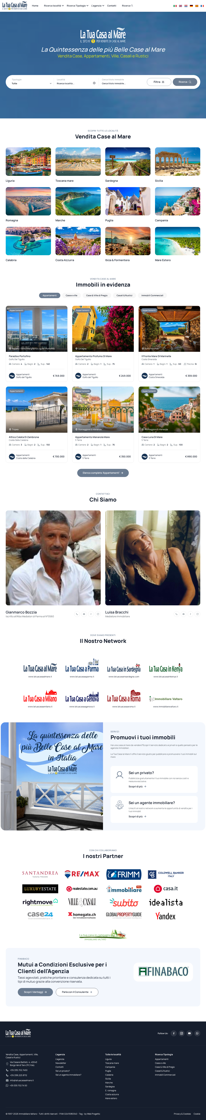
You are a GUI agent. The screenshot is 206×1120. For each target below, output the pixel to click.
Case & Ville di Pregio (165, 1066)
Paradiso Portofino (19, 358)
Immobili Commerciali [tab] (152, 295)
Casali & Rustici (162, 1070)
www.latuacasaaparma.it (82, 676)
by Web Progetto (92, 1113)
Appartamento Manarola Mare (92, 438)
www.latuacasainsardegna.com (124, 676)
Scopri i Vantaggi (33, 992)
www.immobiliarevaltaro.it (165, 706)
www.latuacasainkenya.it (166, 676)
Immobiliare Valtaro (28, 1113)
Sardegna (110, 1086)
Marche (109, 1082)
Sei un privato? (62, 1070)
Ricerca (126, 5)
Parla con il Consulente (75, 992)
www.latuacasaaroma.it (124, 706)
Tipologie (16, 79)
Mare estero (111, 1098)
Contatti (111, 5)
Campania (110, 1066)
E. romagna (110, 1090)
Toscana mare (112, 1063)
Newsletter (60, 1063)
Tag (80, 1113)
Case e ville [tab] (71, 295)
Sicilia (108, 1078)
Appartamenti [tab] (50, 295)
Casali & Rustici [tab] (124, 295)
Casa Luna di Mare (152, 438)
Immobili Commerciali (165, 1074)
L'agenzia (96, 5)
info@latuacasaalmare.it (22, 1080)
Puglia (108, 1070)
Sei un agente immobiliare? (68, 1074)
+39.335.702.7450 (18, 1070)
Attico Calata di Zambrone (24, 438)
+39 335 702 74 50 (18, 1085)
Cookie (197, 1113)
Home (35, 5)
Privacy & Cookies (182, 1113)
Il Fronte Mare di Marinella (156, 358)
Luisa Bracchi (116, 612)
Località (61, 79)
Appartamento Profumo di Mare (93, 358)
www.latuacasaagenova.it (82, 706)
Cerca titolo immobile (113, 79)
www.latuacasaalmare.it (40, 676)
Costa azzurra (112, 1094)
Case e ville (160, 1063)
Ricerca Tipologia (76, 5)
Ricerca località (52, 5)
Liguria (108, 1059)
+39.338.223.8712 (18, 1075)
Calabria (109, 1074)
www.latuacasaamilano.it (40, 706)
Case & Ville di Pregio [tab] (97, 295)
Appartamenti (161, 1059)
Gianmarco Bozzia (21, 612)
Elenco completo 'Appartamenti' (101, 472)
